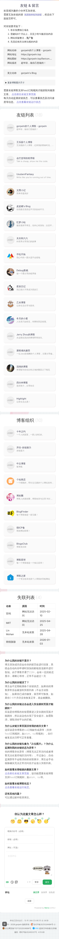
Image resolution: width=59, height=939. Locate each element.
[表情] (12, 882)
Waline (46, 908)
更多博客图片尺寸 (16, 82)
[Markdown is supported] (8, 882)
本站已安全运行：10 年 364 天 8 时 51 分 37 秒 (29, 920)
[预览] (16, 882)
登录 (37, 882)
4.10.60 (41, 932)
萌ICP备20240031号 (28, 932)
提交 (47, 882)
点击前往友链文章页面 (24, 94)
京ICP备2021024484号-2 (45, 924)
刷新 (29, 901)
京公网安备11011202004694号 (18, 928)
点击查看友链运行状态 (28, 101)
